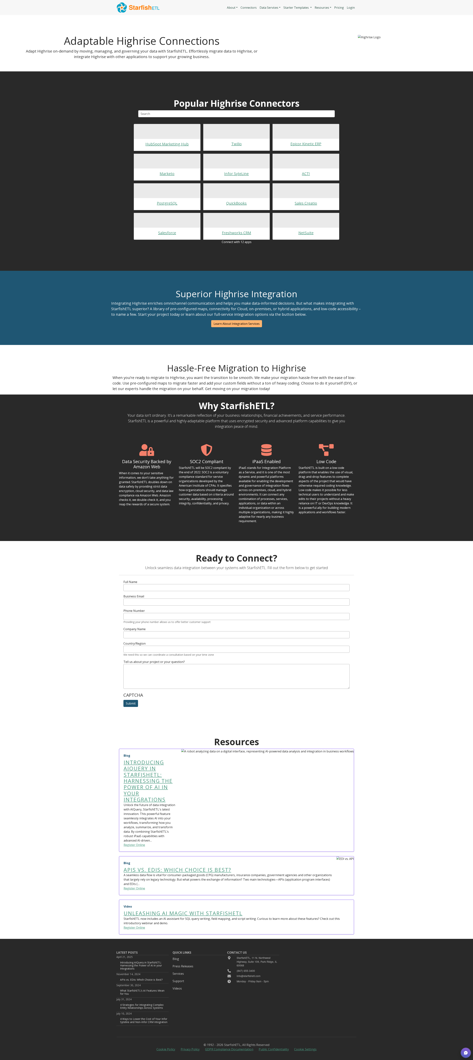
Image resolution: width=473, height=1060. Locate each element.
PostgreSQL (167, 203)
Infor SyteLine (236, 173)
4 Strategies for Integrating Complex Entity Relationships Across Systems (142, 1006)
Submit (131, 703)
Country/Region (134, 643)
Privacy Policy (190, 1049)
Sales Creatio (306, 203)
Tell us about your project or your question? (154, 662)
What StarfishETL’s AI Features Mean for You (142, 992)
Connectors (249, 8)
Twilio (236, 143)
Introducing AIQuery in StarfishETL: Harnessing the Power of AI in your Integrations (141, 965)
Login (351, 8)
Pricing (339, 8)
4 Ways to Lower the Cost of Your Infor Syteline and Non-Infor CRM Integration (143, 1020)
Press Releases (183, 966)
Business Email (133, 596)
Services (178, 974)
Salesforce (167, 232)
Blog (176, 959)
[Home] (138, 7)
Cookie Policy (165, 1049)
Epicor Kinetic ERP (305, 143)
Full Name (130, 582)
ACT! (306, 173)
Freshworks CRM (236, 232)
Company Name (134, 629)
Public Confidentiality (274, 1049)
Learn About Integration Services (237, 324)
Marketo (167, 173)
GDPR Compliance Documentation (229, 1049)
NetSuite (306, 232)
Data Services (269, 8)
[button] (465, 1052)
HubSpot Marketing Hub (167, 143)
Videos (177, 988)
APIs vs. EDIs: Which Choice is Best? (141, 979)
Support (178, 981)
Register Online (134, 845)
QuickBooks (236, 203)
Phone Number (134, 611)
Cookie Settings (305, 1049)
